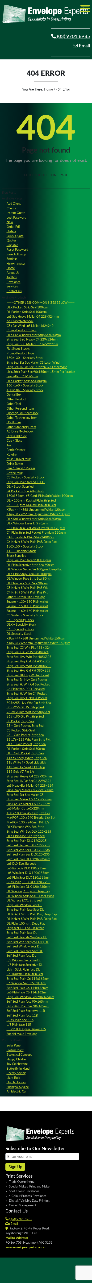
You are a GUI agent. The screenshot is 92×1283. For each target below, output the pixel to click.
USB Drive (14, 422)
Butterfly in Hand (18, 1068)
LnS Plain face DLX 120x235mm (28, 887)
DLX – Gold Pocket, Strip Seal (26, 744)
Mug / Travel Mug (19, 459)
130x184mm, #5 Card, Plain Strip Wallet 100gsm (40, 496)
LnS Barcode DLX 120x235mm (27, 868)
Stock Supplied (16, 555)
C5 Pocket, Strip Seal (21, 730)
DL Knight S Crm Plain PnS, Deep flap (32, 914)
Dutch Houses (16, 1082)
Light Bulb (13, 1078)
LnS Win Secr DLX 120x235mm (28, 873)
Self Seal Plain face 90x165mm (27, 1001)
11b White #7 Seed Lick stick (26, 762)
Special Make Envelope (22, 1034)
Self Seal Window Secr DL (24, 946)
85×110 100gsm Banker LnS (26, 1029)
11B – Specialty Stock (21, 551)
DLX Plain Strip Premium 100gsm (29, 574)
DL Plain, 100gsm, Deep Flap (26, 923)
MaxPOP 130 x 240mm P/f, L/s (28, 822)
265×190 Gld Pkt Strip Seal (25, 716)
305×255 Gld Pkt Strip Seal (25, 707)
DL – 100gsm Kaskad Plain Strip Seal (31, 500)
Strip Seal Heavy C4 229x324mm (29, 776)
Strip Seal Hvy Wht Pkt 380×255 (29, 666)
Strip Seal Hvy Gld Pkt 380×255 (28, 670)
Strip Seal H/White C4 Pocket (27, 693)
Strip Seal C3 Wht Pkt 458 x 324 (29, 647)
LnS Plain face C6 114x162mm (27, 992)
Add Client (14, 203)
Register (12, 245)
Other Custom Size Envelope (26, 597)
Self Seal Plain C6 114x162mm (27, 988)
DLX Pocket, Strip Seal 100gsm (28, 307)
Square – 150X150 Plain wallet (27, 606)
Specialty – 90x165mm (22, 376)
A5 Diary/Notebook (20, 431)
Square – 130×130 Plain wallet (27, 601)
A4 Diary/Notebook (20, 321)
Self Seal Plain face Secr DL (25, 951)
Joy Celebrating (17, 1064)
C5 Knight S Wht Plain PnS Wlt (27, 588)
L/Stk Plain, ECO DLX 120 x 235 (28, 882)
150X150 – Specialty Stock (25, 546)
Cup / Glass (14, 440)
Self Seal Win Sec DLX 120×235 (28, 850)
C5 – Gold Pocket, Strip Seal (25, 735)
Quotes (12, 240)
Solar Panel (14, 1045)
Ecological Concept (19, 1054)
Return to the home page (46, 175)
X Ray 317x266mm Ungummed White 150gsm (38, 643)
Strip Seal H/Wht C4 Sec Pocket (28, 684)
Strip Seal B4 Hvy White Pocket (28, 675)
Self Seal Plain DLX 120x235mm (28, 859)
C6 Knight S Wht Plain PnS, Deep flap (32, 542)
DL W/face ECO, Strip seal (24, 900)
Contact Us (14, 291)
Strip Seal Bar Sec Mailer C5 (25, 795)
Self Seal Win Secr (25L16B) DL (28, 942)
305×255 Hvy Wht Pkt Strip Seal (29, 703)
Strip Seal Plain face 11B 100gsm (29, 560)
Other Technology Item (22, 417)
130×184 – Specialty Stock (25, 390)
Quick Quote (15, 236)
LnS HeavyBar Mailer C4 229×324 (30, 785)
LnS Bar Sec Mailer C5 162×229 (28, 804)
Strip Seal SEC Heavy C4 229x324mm (32, 339)
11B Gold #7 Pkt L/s (20, 771)
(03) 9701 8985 (73, 36)
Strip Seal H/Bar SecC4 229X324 (29, 781)
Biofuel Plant (15, 1050)
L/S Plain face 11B (19, 1024)
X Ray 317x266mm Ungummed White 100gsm (38, 514)
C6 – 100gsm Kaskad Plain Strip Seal (31, 505)
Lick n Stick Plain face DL (23, 969)
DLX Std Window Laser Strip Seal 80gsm (34, 519)
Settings (12, 259)
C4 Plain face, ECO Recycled (26, 689)
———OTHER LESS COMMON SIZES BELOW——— (41, 302)
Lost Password (16, 217)
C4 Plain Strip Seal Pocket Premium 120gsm (36, 532)
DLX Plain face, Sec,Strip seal (26, 836)
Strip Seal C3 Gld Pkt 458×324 (28, 652)
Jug (9, 445)
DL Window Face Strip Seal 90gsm (29, 578)
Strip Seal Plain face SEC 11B (26, 482)
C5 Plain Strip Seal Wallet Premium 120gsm (36, 528)
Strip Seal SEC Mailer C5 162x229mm (32, 344)
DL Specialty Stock (19, 633)
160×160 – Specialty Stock (25, 385)
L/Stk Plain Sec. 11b (20, 1020)
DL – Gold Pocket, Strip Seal (25, 753)
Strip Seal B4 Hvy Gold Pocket (27, 679)
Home (48, 89)
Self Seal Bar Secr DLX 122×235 (28, 845)
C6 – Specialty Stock (20, 629)
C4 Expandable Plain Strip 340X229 (30, 537)
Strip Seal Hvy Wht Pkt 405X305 (29, 657)
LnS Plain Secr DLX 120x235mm (28, 877)
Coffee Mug (15, 473)
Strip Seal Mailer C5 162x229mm (29, 799)
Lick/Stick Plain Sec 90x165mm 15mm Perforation (41, 372)
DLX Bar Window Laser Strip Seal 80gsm (34, 335)
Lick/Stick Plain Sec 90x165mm (28, 1006)
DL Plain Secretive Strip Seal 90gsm (30, 565)
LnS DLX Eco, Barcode (21, 863)
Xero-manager (16, 263)
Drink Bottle (15, 463)
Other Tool (14, 404)
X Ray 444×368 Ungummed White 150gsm (36, 638)
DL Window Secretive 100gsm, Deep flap (34, 569)
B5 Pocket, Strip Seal (20, 721)
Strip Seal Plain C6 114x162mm (28, 978)
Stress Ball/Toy (17, 436)
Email (84, 46)
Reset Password (17, 249)
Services (12, 286)
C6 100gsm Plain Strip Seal (25, 974)
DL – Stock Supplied (20, 486)
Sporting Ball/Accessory (22, 413)
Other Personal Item (20, 408)
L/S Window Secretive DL (24, 960)
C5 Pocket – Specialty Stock (25, 477)
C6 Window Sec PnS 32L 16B (26, 983)
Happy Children (17, 1059)
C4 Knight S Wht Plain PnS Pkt (27, 592)
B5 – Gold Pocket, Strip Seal (25, 725)
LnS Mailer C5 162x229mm (25, 808)
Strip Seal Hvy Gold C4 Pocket (27, 698)
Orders (11, 231)
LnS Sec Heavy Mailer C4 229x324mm (33, 316)
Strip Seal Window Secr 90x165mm (30, 997)
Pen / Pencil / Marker (21, 468)
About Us (13, 272)
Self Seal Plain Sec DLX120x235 (28, 854)
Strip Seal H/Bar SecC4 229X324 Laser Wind (37, 367)
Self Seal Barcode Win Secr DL (27, 937)
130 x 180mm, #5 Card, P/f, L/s (28, 813)
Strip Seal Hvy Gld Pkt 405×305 (28, 661)
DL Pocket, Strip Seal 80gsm (26, 749)
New (10, 222)
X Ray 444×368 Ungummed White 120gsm (36, 509)
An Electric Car (17, 1091)
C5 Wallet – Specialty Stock (25, 615)
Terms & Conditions (67, 1276)
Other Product (16, 399)
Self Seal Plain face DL (21, 955)
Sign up (15, 1166)
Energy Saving (16, 1073)
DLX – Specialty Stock (21, 624)
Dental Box (14, 394)
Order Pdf (13, 226)
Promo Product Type (20, 353)
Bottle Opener (16, 450)
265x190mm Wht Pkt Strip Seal (28, 712)
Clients (11, 208)
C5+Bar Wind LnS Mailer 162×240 (30, 326)
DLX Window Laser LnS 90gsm (27, 523)
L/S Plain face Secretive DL (25, 965)
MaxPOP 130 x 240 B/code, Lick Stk (31, 817)
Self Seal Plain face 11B (22, 1015)
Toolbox (12, 277)
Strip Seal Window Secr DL (24, 905)
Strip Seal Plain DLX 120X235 (27, 841)
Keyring (12, 454)
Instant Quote (16, 213)
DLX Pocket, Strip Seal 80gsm (27, 381)
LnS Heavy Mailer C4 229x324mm (30, 790)
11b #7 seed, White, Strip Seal (27, 758)
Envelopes (14, 282)
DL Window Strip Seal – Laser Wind (30, 896)
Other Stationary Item (21, 427)
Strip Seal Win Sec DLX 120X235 (29, 831)
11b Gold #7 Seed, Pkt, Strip (26, 767)
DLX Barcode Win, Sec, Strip (25, 827)
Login (45, 1276)
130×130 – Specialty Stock (25, 358)
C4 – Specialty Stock (20, 620)
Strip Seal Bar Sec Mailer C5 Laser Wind (33, 362)
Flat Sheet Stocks (18, 348)
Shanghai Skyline (18, 1087)
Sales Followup (16, 254)
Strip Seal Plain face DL (22, 932)
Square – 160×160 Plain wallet (27, 611)
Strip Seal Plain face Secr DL (25, 909)
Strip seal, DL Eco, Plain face (25, 928)
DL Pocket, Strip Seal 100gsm (27, 312)
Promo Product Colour (22, 330)
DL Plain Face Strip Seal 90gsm (27, 583)
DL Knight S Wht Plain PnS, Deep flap (32, 919)
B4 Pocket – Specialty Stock (25, 491)
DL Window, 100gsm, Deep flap (28, 891)
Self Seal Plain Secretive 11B (26, 1011)
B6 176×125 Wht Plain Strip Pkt (28, 739)
